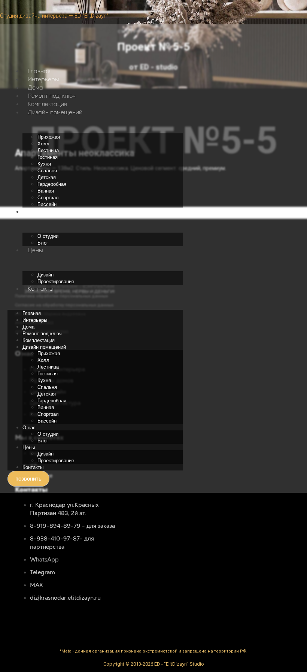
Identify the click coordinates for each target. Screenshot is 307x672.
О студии (47, 236)
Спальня (47, 170)
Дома (35, 87)
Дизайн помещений (55, 112)
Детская (46, 177)
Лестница (48, 150)
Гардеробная (51, 184)
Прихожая (48, 137)
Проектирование (55, 281)
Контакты (41, 288)
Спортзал (48, 197)
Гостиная (47, 157)
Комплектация (47, 104)
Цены (35, 250)
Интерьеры (43, 79)
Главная (39, 71)
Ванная (45, 191)
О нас (36, 211)
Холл (43, 143)
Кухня (44, 164)
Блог (42, 243)
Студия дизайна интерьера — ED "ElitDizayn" (54, 15)
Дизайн (45, 275)
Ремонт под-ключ (52, 95)
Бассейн (47, 204)
